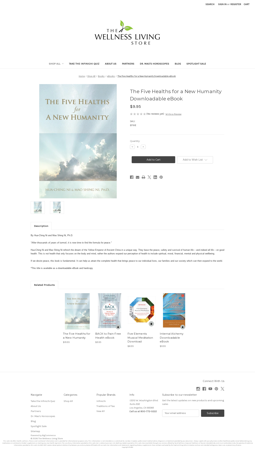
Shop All (54, 63)
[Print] (143, 177)
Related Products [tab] (44, 284)
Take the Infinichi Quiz (84, 63)
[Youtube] (210, 389)
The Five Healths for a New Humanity (76, 335)
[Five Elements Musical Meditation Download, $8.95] (142, 311)
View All (100, 411)
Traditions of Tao (105, 406)
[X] (149, 177)
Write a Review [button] (173, 114)
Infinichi (101, 401)
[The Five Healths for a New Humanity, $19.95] (77, 311)
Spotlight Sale (196, 63)
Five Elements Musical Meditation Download (140, 337)
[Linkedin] (155, 177)
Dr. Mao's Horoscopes (154, 63)
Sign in (222, 4)
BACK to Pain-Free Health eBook (108, 335)
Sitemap (35, 431)
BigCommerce (49, 435)
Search (210, 4)
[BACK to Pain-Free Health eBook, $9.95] (109, 311)
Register (235, 4)
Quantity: (135, 141)
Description (41, 225)
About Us (110, 63)
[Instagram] (198, 389)
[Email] (137, 177)
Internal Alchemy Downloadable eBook (171, 337)
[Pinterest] (161, 177)
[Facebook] (131, 177)
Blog (178, 63)
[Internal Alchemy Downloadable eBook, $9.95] (174, 311)
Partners (128, 63)
